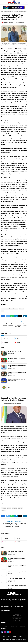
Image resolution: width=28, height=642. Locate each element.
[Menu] (2, 2)
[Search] (26, 2)
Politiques (14, 508)
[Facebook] (2, 632)
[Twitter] (8, 632)
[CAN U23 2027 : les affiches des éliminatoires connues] (4, 360)
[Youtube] (10, 632)
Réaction (20, 508)
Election (9, 508)
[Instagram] (5, 632)
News (4, 636)
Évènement (21, 308)
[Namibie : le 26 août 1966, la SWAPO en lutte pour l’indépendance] (4, 380)
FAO (3, 310)
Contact (20, 636)
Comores (4, 508)
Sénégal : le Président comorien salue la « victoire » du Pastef (21, 325)
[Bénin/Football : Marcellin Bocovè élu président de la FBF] (4, 367)
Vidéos (14, 636)
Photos (9, 636)
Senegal (3, 510)
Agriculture (9, 308)
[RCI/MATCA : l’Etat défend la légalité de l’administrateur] (4, 353)
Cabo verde (15, 308)
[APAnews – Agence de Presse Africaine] (14, 2)
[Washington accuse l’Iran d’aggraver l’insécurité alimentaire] (4, 374)
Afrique (3, 308)
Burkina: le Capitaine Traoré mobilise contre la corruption (20, 525)
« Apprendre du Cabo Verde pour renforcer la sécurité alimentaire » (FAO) (7, 525)
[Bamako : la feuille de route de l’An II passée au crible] (4, 387)
